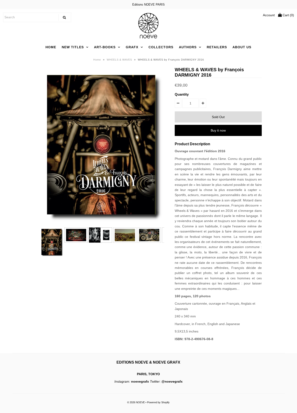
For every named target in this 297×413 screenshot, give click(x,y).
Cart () (288, 15)
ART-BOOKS (105, 47)
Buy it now (218, 130)
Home (97, 59)
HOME (50, 47)
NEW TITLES (73, 47)
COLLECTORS (160, 47)
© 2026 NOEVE (136, 402)
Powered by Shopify (158, 402)
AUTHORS (188, 47)
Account (269, 15)
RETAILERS (217, 47)
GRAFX (132, 47)
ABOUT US (241, 47)
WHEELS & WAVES (119, 59)
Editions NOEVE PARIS (148, 4)
